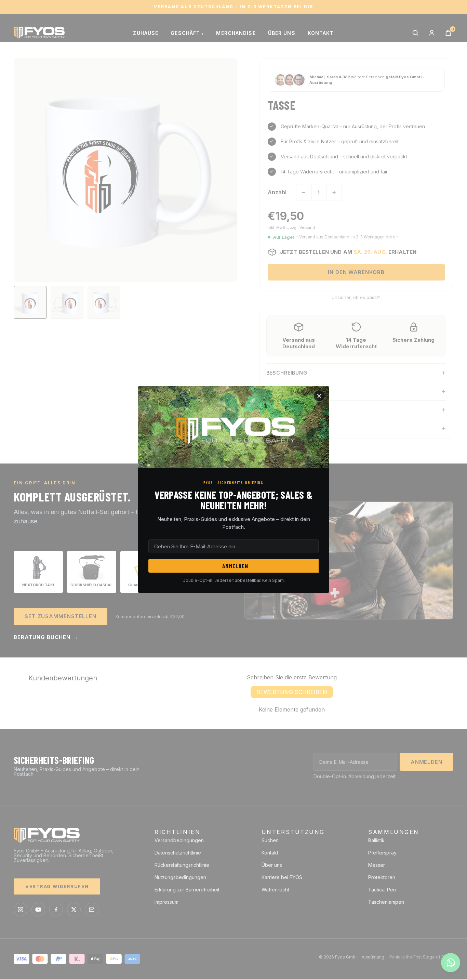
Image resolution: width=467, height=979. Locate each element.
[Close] (319, 396)
